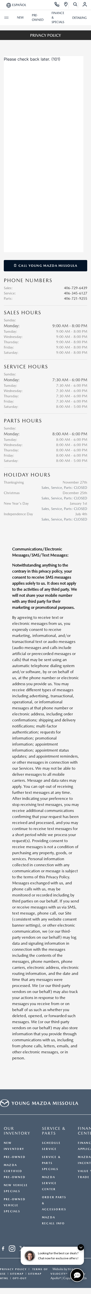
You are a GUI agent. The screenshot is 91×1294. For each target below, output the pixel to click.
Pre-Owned (15, 1157)
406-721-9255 (75, 298)
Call (47, 266)
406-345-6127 (75, 293)
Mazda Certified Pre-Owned (15, 1171)
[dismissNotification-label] (81, 1247)
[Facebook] (3, 1249)
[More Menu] (6, 17)
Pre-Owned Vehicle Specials (15, 1205)
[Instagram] (12, 1249)
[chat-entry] (77, 1275)
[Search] (75, 5)
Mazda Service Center (49, 1183)
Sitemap (17, 1273)
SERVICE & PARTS (54, 1131)
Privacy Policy (13, 1269)
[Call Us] (57, 5)
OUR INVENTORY (17, 1131)
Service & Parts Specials (51, 1163)
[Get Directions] (66, 5)
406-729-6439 (75, 288)
